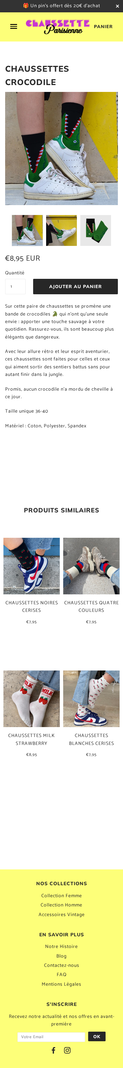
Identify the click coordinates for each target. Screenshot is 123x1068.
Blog (61, 956)
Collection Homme (61, 905)
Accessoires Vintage (62, 915)
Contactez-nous (61, 966)
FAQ (62, 975)
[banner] (58, 27)
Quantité (15, 273)
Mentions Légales (61, 984)
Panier (103, 26)
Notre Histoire (61, 947)
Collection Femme (61, 896)
